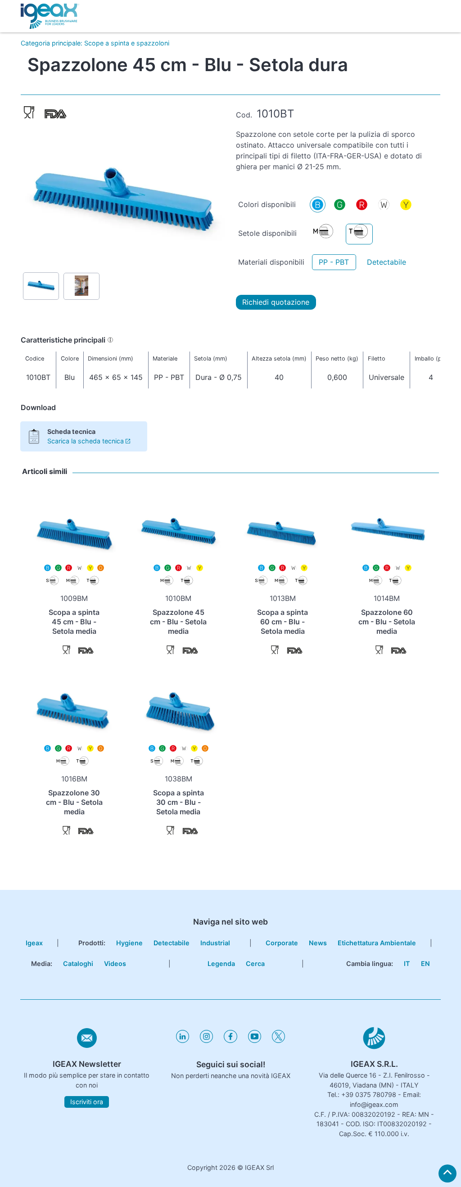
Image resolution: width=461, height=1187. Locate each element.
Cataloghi (78, 963)
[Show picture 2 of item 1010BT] (81, 286)
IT (407, 963)
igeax (34, 943)
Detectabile (386, 261)
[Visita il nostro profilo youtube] (254, 1040)
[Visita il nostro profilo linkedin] (182, 1040)
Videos (115, 963)
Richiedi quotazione (275, 302)
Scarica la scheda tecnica (85, 441)
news (318, 943)
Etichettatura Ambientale (377, 943)
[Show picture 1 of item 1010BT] (41, 286)
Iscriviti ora (86, 1102)
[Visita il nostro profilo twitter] (278, 1040)
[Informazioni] (110, 339)
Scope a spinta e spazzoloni (126, 43)
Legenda (221, 963)
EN (425, 963)
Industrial (215, 943)
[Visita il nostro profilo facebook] (230, 1040)
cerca (255, 963)
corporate (282, 943)
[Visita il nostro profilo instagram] (206, 1040)
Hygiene (129, 943)
